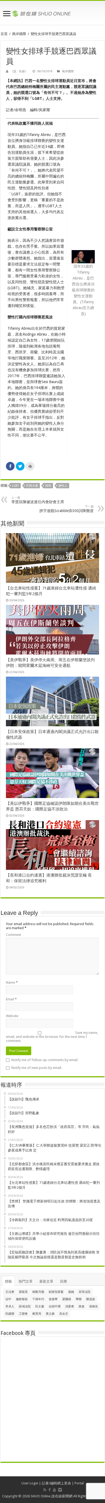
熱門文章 (26, 1281)
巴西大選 (32, 486)
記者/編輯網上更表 (56, 1483)
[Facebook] (49, 1490)
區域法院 (25, 1306)
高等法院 (84, 1292)
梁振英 (23, 1292)
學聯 (79, 1299)
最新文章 (46, 1281)
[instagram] (60, 1490)
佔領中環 (55, 1306)
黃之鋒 (50, 1313)
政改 (82, 1306)
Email (11, 999)
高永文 (63, 1313)
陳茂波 (90, 1299)
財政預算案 (56, 1292)
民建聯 (9, 1313)
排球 (48, 486)
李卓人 (9, 1306)
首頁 (4, 34)
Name (12, 982)
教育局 (36, 1313)
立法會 (9, 1292)
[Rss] (45, 1490)
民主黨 (39, 1306)
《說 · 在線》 (19, 71)
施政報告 (22, 1299)
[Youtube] (54, 1490)
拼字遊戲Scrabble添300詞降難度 (66, 509)
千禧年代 (38, 1299)
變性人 (62, 486)
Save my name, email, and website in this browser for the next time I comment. (52, 1037)
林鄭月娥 (38, 1292)
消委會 (69, 1306)
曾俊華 (53, 1299)
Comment (13, 935)
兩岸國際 (19, 34)
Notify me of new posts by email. (36, 1068)
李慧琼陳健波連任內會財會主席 (37, 500)
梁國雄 (66, 1299)
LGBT (15, 486)
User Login (30, 1483)
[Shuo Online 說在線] (52, 12)
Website (12, 1016)
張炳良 (93, 1306)
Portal (79, 1483)
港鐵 (71, 1292)
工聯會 (23, 1313)
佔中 (8, 1299)
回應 (63, 1281)
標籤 (8, 1281)
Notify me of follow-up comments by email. (44, 1060)
